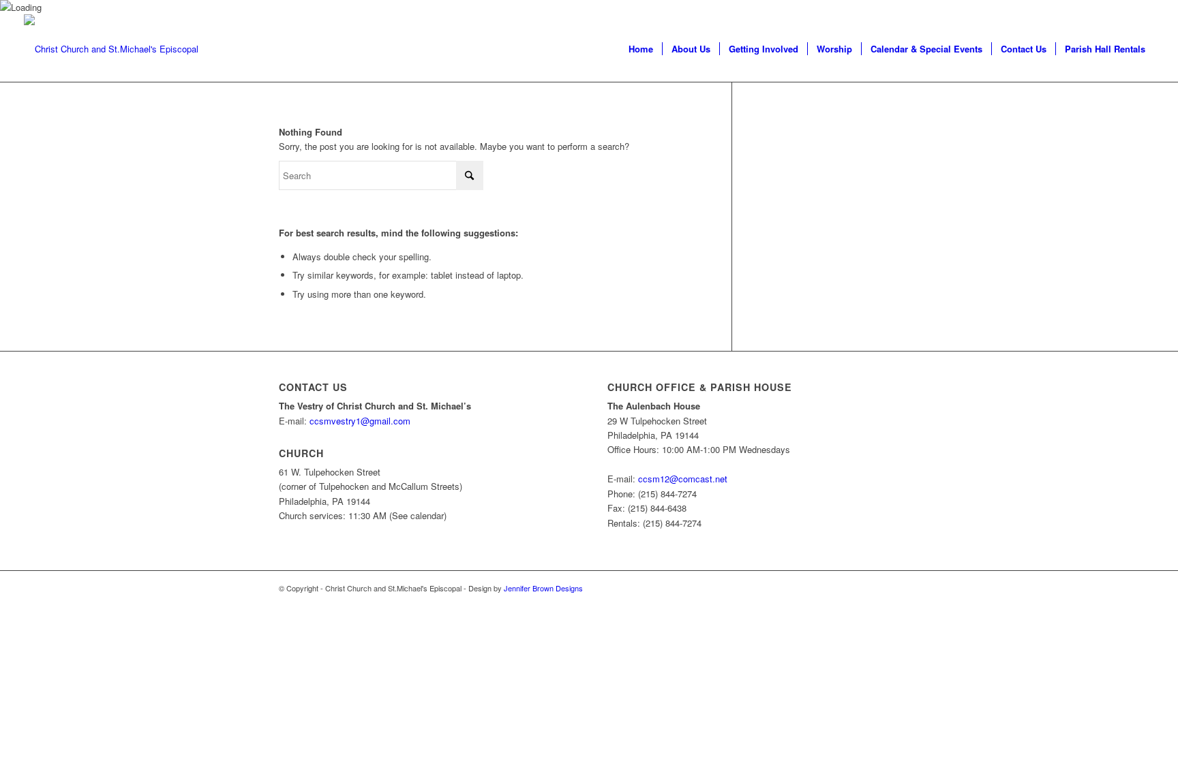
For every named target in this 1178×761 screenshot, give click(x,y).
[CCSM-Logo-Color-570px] (111, 48)
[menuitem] (641, 48)
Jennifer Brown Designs (543, 588)
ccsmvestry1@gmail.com (359, 420)
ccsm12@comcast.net (682, 478)
